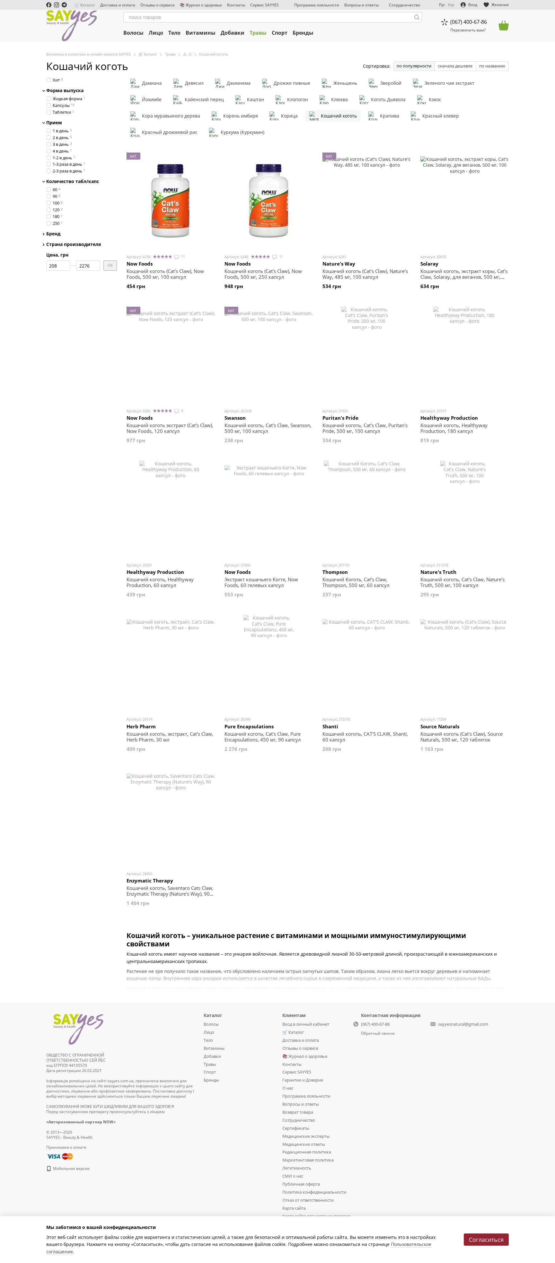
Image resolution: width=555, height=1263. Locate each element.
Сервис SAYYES (264, 5)
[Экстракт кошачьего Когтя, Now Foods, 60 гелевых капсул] (269, 509)
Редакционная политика (306, 1152)
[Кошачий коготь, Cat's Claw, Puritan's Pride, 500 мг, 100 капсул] (366, 355)
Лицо (156, 32)
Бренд (53, 233)
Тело (174, 32)
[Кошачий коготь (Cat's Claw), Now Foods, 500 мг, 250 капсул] (269, 201)
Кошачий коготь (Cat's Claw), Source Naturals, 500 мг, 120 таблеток (461, 737)
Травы (258, 32)
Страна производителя (73, 244)
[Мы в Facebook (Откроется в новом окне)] (48, 4)
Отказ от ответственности (308, 1200)
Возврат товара (297, 1112)
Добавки (232, 32)
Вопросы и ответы (361, 5)
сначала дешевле (455, 66)
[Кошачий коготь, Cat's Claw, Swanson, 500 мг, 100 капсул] (269, 355)
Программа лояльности (316, 5)
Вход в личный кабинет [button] (305, 1024)
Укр (451, 5)
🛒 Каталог (85, 5)
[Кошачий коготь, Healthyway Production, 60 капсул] (171, 509)
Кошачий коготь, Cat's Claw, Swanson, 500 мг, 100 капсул (268, 428)
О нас (287, 1088)
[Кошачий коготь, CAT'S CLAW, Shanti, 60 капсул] (366, 663)
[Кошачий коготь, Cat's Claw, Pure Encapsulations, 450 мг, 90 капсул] (269, 663)
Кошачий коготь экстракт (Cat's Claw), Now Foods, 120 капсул (170, 428)
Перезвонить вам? (468, 30)
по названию (492, 66)
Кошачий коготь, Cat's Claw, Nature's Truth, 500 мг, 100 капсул (462, 582)
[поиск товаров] (417, 17)
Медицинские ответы (303, 1144)
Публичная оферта (301, 1184)
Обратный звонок (378, 1033)
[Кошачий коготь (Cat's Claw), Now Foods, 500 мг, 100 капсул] (171, 201)
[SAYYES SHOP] (78, 1028)
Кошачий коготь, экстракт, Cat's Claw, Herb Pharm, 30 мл (170, 737)
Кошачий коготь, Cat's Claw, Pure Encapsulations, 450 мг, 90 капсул (263, 737)
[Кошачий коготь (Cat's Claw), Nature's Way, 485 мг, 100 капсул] (366, 201)
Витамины (201, 32)
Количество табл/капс (72, 181)
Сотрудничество (404, 5)
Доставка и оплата (117, 5)
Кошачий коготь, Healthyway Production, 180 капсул (454, 428)
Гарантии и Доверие (302, 1080)
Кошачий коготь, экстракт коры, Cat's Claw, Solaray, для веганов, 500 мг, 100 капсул (463, 277)
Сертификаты (295, 1128)
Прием (54, 122)
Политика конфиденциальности (314, 1192)
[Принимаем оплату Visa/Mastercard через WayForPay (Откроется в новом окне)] (59, 1156)
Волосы (133, 32)
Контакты (236, 5)
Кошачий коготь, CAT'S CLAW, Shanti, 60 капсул (365, 737)
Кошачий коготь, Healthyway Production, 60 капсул (160, 582)
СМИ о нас (292, 1176)
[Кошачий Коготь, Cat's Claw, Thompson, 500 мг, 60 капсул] (366, 509)
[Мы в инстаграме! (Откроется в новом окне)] (56, 4)
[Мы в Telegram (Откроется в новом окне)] (64, 4)
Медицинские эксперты (306, 1136)
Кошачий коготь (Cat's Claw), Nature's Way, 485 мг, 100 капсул (365, 274)
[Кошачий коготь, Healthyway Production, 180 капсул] (464, 355)
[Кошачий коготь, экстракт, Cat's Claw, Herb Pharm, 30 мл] (171, 663)
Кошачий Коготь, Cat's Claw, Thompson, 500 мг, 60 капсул (356, 582)
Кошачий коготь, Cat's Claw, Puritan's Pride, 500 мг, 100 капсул (365, 428)
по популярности (414, 66)
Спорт (279, 32)
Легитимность (296, 1168)
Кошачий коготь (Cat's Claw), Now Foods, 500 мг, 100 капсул (165, 274)
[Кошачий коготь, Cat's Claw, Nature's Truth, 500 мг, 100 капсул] (464, 509)
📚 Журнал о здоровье (201, 5)
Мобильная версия (71, 1168)
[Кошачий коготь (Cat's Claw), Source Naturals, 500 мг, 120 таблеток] (464, 663)
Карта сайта (294, 1208)
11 (182, 256)
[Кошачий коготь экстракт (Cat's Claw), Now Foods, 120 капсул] (171, 355)
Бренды (303, 32)
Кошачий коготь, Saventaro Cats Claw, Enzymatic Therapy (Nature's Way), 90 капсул (170, 894)
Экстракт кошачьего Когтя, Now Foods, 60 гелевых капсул (261, 582)
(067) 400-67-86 (468, 21)
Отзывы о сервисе (157, 5)
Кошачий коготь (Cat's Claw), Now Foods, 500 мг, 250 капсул (263, 274)
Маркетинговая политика (308, 1160)
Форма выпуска (65, 90)
